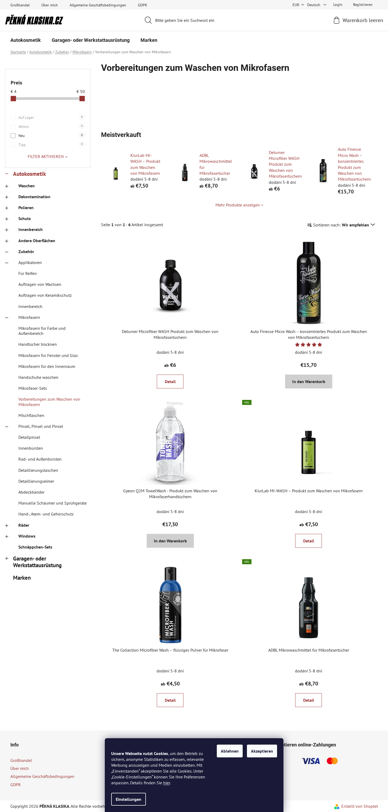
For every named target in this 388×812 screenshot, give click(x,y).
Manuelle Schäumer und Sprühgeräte (52, 503)
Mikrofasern (29, 317)
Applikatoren (30, 262)
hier (166, 782)
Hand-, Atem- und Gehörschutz (46, 514)
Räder (23, 525)
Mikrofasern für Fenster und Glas (48, 355)
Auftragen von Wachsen (39, 284)
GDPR (142, 5)
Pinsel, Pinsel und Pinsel (40, 426)
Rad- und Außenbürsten (40, 459)
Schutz (24, 218)
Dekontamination (34, 196)
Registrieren (363, 4)
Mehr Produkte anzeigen (237, 205)
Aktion (50, 126)
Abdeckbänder (31, 492)
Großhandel (20, 5)
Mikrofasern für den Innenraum (46, 366)
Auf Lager (50, 117)
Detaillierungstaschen (38, 470)
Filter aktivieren (46, 156)
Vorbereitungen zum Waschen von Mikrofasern (49, 401)
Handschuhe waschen (38, 377)
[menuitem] (25, 40)
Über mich (49, 5)
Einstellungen (128, 799)
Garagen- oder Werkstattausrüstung (37, 562)
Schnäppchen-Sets (35, 547)
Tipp (50, 144)
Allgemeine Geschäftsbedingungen (98, 5)
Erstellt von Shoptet (359, 806)
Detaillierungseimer (36, 481)
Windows (26, 536)
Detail (170, 381)
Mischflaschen (31, 415)
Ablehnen (230, 751)
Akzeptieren (262, 751)
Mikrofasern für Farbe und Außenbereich (42, 331)
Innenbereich (30, 229)
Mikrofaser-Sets (32, 388)
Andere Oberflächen (36, 240)
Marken (22, 577)
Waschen (26, 185)
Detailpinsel (29, 437)
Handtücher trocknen (37, 344)
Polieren (26, 207)
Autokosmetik (29, 173)
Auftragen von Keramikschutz (45, 295)
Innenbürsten (30, 448)
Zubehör (26, 251)
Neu (50, 135)
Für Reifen (27, 273)
